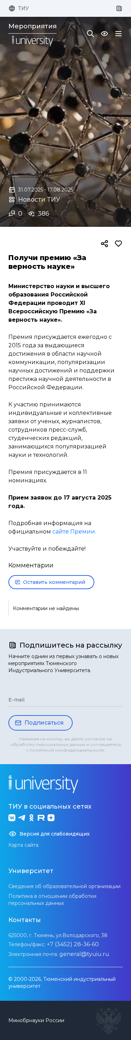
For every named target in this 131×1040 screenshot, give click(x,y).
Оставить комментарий (54, 582)
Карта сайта (23, 845)
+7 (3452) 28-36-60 (73, 944)
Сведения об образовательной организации (64, 886)
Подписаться (44, 722)
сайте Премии (73, 531)
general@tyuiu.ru (84, 954)
